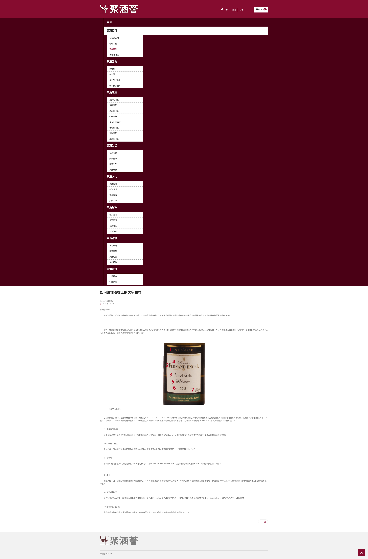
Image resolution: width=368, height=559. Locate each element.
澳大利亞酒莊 (115, 122)
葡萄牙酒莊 (114, 127)
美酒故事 (113, 195)
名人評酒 (113, 214)
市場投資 (113, 276)
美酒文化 (112, 176)
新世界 (112, 74)
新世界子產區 (115, 85)
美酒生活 (112, 145)
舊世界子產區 (115, 80)
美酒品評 (112, 207)
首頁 (109, 22)
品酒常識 (113, 231)
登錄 (241, 9)
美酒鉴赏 (113, 225)
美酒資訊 (112, 269)
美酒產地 (112, 61)
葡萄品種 (113, 43)
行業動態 (113, 282)
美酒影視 (113, 256)
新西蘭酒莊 (114, 138)
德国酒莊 (113, 116)
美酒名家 (113, 200)
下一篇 (263, 521)
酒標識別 (113, 49)
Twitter (226, 9)
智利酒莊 (113, 133)
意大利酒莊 (114, 99)
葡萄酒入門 (114, 37)
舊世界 (112, 68)
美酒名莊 (112, 92)
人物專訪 (113, 245)
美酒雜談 (112, 238)
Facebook (222, 9)
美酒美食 (113, 152)
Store (258, 9)
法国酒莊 (113, 105)
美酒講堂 (113, 251)
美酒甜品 (113, 164)
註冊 (234, 9)
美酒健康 (113, 158)
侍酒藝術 (113, 220)
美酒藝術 (113, 183)
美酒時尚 (113, 189)
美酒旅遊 (113, 169)
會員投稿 (113, 262)
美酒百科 (112, 30)
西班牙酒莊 (114, 110)
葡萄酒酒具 (114, 54)
